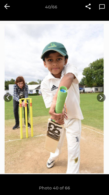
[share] (88, 7)
